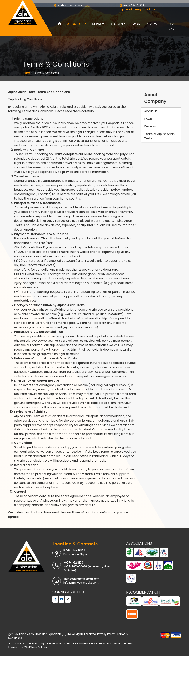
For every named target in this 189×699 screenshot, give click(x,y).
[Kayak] (132, 615)
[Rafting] (134, 567)
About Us (75, 23)
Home (27, 73)
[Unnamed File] (131, 579)
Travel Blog (171, 26)
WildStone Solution (36, 647)
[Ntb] (158, 567)
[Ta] (134, 602)
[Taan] (129, 554)
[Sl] (150, 602)
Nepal (96, 23)
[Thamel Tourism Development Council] (164, 554)
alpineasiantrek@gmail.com (138, 9)
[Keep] (168, 567)
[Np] (147, 567)
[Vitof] (152, 554)
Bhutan (116, 23)
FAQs (135, 23)
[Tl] (169, 602)
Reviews (152, 23)
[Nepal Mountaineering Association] (139, 554)
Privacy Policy (106, 634)
